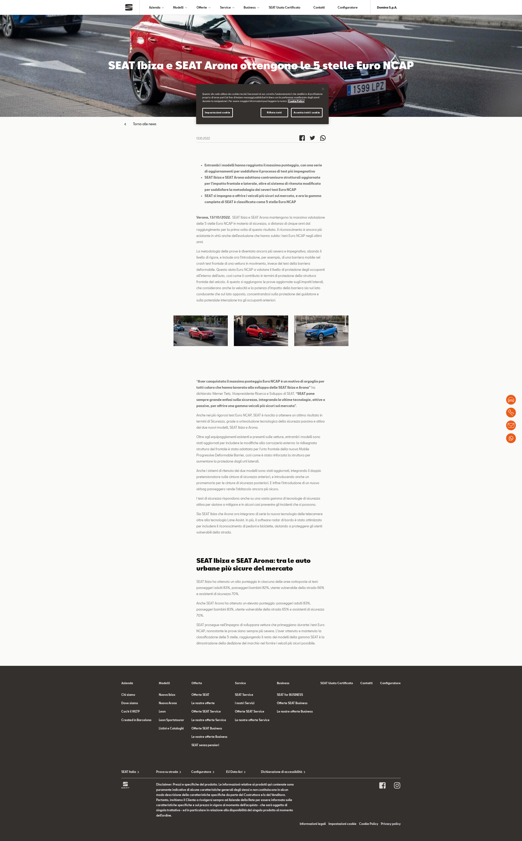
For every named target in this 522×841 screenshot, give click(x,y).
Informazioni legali (313, 824)
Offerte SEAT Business (206, 728)
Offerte (202, 7)
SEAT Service (244, 694)
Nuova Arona (168, 703)
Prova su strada (167, 771)
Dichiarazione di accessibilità (278, 771)
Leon (162, 711)
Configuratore (348, 7)
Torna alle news (144, 124)
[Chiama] (511, 412)
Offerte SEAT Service (206, 711)
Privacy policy (391, 824)
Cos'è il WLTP (130, 711)
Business (250, 7)
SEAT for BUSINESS (290, 694)
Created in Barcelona (136, 720)
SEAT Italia (128, 771)
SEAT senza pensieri (205, 745)
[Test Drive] (511, 400)
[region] (262, 104)
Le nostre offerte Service (208, 720)
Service (225, 7)
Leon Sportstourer (171, 720)
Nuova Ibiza (167, 694)
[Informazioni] (511, 425)
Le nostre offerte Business (209, 736)
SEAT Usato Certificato (284, 7)
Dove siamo (129, 703)
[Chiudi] (323, 88)
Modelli (178, 7)
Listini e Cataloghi (171, 728)
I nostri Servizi (244, 703)
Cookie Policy (368, 824)
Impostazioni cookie (217, 112)
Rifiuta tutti (274, 112)
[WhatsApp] (511, 438)
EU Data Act (234, 771)
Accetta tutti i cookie (307, 112)
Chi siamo (128, 694)
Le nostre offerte (203, 703)
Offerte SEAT (200, 694)
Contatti (319, 7)
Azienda (154, 7)
